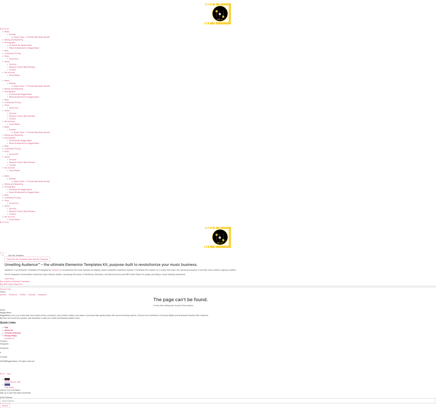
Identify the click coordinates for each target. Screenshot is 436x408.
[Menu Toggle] (2, 253)
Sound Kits (13, 59)
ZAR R (12, 380)
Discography (10, 42)
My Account (10, 72)
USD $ (9, 385)
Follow (3, 292)
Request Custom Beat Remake (22, 67)
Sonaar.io (55, 270)
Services (12, 64)
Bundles (12, 34)
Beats (7, 31)
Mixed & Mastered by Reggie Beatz (24, 48)
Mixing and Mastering (14, 40)
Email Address (6, 397)
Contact (12, 70)
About (7, 61)
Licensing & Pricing (13, 53)
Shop (7, 56)
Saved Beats (14, 75)
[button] (218, 77)
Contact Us (9, 338)
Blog (6, 50)
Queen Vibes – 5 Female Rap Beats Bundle (32, 37)
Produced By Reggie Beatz (20, 45)
